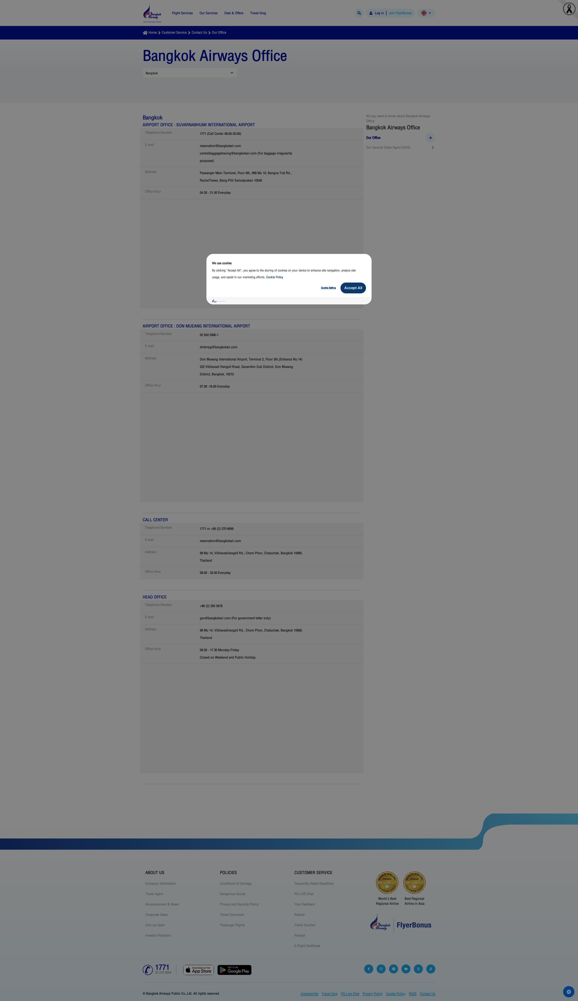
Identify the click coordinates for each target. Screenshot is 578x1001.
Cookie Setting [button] (328, 287)
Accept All (353, 287)
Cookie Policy (274, 277)
